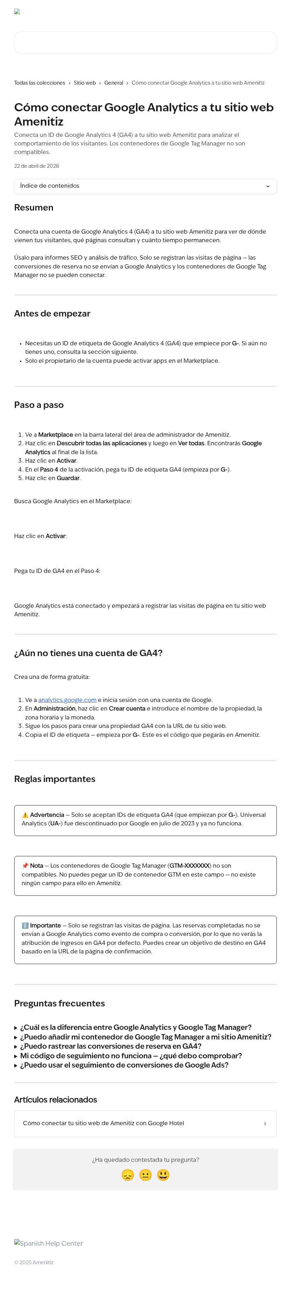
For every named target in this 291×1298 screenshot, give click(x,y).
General (113, 83)
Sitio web (85, 83)
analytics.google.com (67, 700)
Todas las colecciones (39, 83)
